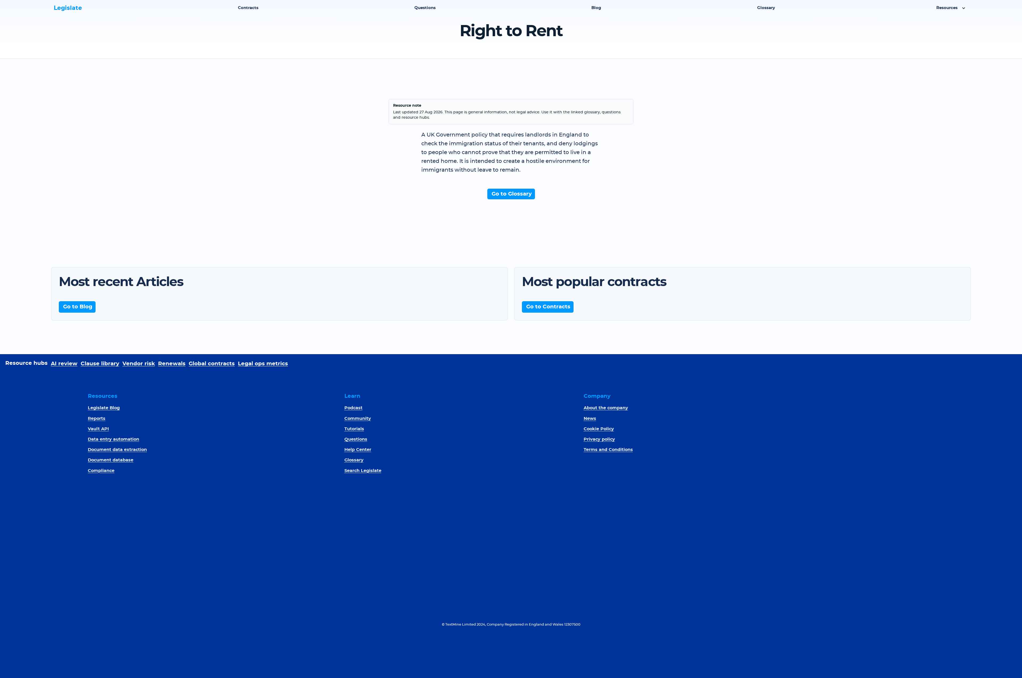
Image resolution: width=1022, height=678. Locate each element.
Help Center (357, 450)
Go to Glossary (512, 194)
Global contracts (212, 363)
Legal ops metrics (263, 363)
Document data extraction (117, 450)
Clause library (100, 363)
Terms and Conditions (608, 450)
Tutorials (354, 429)
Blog (596, 8)
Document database (110, 460)
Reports (96, 418)
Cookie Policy (599, 429)
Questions (425, 8)
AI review (64, 363)
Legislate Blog (104, 408)
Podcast (353, 408)
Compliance (101, 471)
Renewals (172, 363)
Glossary (766, 8)
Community (357, 418)
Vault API (98, 429)
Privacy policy (599, 439)
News (590, 418)
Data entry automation (113, 439)
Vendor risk (138, 363)
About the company (606, 408)
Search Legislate (362, 471)
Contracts (248, 8)
